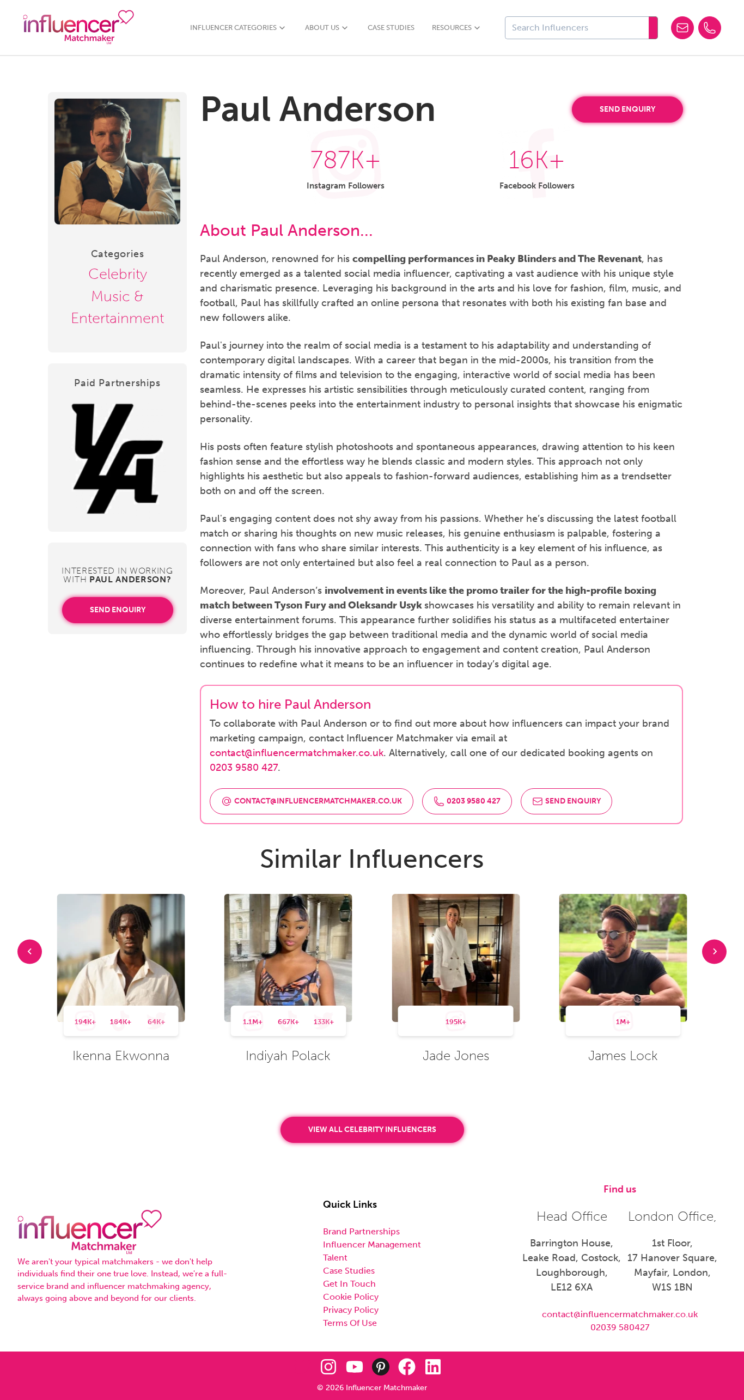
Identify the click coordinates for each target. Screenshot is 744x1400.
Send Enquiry (117, 609)
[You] (354, 1366)
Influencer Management (372, 1244)
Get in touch (349, 1284)
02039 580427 (619, 1327)
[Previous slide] (29, 951)
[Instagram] (328, 1366)
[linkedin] (433, 1366)
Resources (452, 27)
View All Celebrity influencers (372, 1129)
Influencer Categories (233, 27)
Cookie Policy (351, 1297)
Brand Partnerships (361, 1231)
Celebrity (117, 274)
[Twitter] (302, 1366)
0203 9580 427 (244, 768)
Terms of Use (350, 1323)
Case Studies (391, 27)
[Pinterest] (380, 1366)
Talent (335, 1257)
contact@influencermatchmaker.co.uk (296, 753)
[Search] (653, 27)
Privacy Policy (351, 1310)
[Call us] (709, 27)
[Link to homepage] (78, 27)
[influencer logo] (89, 1232)
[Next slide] (714, 951)
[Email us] (682, 27)
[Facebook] (407, 1366)
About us (322, 27)
